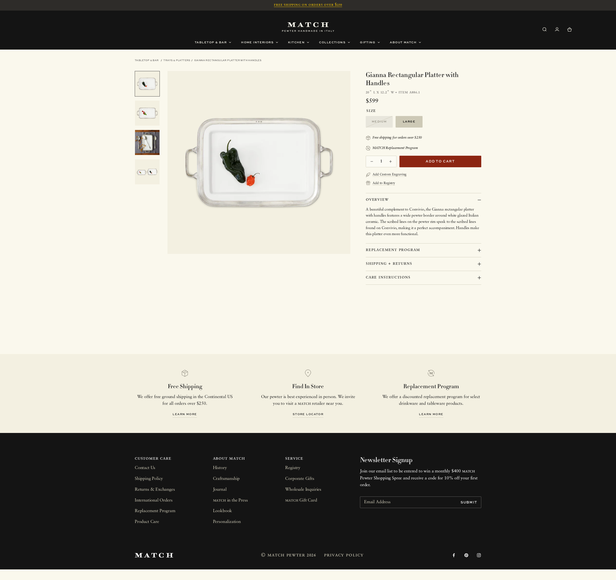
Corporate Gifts (299, 479)
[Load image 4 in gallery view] (147, 172)
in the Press (230, 500)
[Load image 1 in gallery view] (147, 84)
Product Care (147, 522)
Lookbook (222, 511)
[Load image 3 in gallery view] (147, 142)
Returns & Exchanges (155, 490)
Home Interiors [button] (257, 42)
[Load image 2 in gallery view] (147, 113)
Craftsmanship (226, 479)
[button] (544, 29)
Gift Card (301, 500)
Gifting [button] (367, 42)
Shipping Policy (149, 479)
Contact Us (145, 468)
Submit (469, 502)
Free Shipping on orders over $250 (308, 5)
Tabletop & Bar (147, 60)
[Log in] (557, 29)
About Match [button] (403, 42)
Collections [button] (332, 42)
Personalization (227, 522)
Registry (292, 468)
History (220, 468)
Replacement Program (155, 511)
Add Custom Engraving (389, 174)
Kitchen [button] (296, 42)
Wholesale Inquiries (303, 490)
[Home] (308, 27)
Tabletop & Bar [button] (211, 42)
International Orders (153, 500)
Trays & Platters (176, 60)
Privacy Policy (343, 555)
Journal (220, 490)
